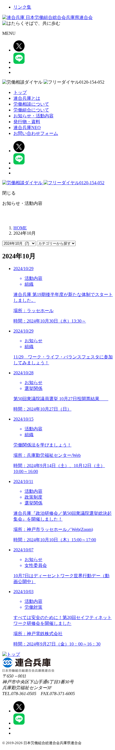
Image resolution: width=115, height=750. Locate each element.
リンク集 (22, 7)
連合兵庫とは (26, 98)
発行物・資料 (26, 121)
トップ (20, 92)
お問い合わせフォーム (35, 133)
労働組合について (31, 110)
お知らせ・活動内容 (33, 115)
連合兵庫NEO (27, 127)
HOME (20, 227)
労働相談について (31, 104)
